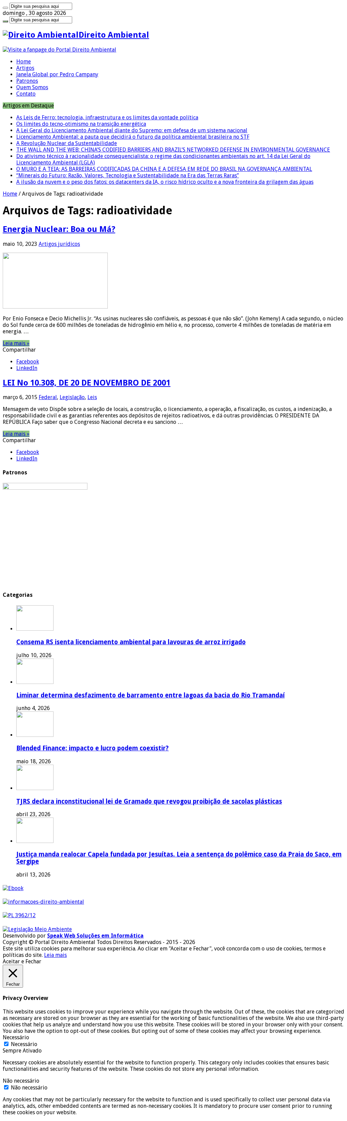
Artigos (25, 68)
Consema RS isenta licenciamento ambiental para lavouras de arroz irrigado (131, 642)
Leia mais (55, 955)
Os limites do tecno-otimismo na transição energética (81, 124)
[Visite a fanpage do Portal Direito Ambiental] (59, 49)
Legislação (72, 397)
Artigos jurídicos (59, 244)
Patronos (27, 81)
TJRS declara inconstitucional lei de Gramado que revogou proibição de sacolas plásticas (149, 801)
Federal (48, 397)
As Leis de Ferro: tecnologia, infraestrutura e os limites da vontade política (107, 117)
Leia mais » (16, 343)
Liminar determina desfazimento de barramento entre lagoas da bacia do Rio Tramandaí (150, 695)
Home (23, 61)
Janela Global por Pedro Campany (57, 74)
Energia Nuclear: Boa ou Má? (59, 229)
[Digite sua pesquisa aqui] (5, 8)
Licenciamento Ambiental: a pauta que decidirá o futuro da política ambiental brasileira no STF (132, 137)
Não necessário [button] (21, 1081)
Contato (26, 94)
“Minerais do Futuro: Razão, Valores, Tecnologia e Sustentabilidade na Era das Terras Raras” (127, 175)
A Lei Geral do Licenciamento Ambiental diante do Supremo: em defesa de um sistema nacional (131, 130)
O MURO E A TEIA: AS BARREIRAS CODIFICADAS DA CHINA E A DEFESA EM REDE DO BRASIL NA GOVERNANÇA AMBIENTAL (164, 169)
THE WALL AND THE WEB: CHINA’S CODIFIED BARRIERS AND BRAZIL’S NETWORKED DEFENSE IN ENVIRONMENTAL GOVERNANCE (173, 149)
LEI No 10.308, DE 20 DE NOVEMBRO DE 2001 (86, 383)
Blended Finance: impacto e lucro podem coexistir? (92, 748)
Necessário (24, 1044)
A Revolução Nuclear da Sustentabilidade (66, 143)
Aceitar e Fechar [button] (22, 961)
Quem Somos (32, 87)
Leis (92, 397)
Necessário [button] (16, 1037)
